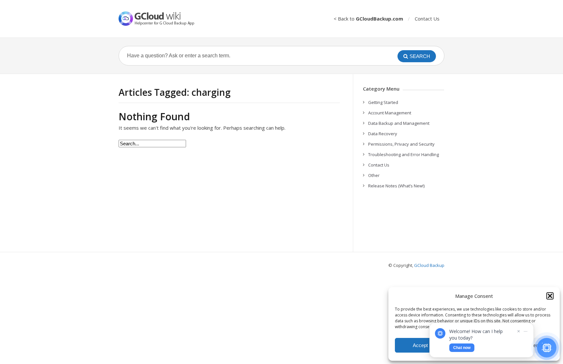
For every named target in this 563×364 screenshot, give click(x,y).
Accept (420, 345)
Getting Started (383, 102)
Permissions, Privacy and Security (401, 144)
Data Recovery (382, 134)
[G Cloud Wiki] (161, 18)
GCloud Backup (429, 265)
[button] (550, 296)
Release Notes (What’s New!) (396, 186)
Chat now (461, 347)
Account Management (389, 113)
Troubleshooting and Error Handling (403, 154)
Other (374, 175)
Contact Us (427, 18)
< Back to (368, 18)
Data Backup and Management (398, 123)
